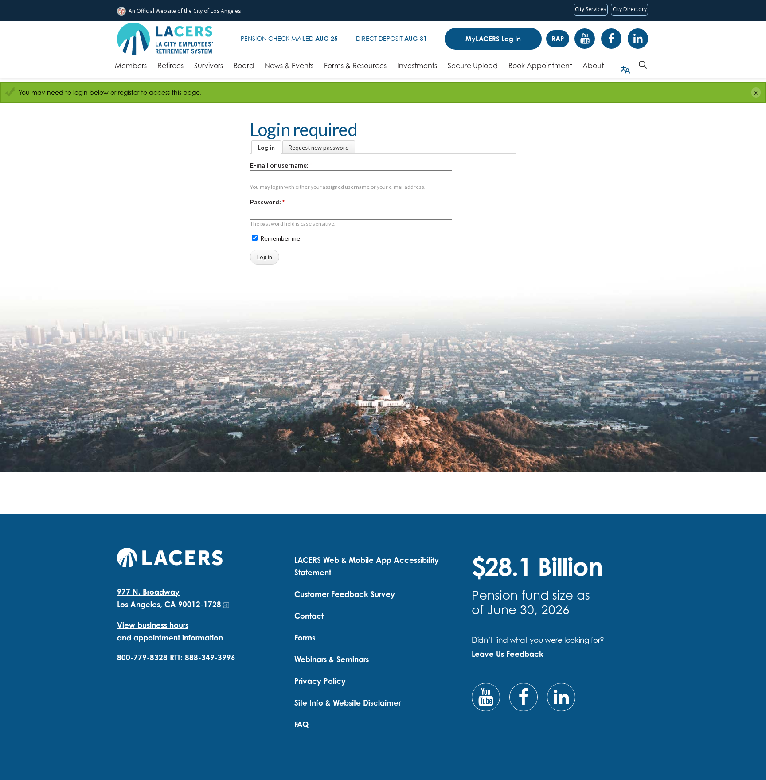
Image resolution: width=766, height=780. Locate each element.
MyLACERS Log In (493, 39)
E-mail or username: (281, 165)
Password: (267, 202)
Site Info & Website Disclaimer (347, 702)
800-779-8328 (142, 657)
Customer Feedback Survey (344, 594)
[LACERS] (170, 556)
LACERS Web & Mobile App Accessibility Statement (366, 566)
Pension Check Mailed (289, 38)
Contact (309, 615)
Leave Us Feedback (507, 654)
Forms (304, 637)
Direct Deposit (391, 38)
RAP (557, 39)
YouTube (585, 38)
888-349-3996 (210, 657)
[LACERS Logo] (165, 39)
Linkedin (638, 38)
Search (642, 64)
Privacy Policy (320, 681)
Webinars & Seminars (331, 659)
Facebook (611, 38)
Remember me (279, 238)
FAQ (301, 724)
